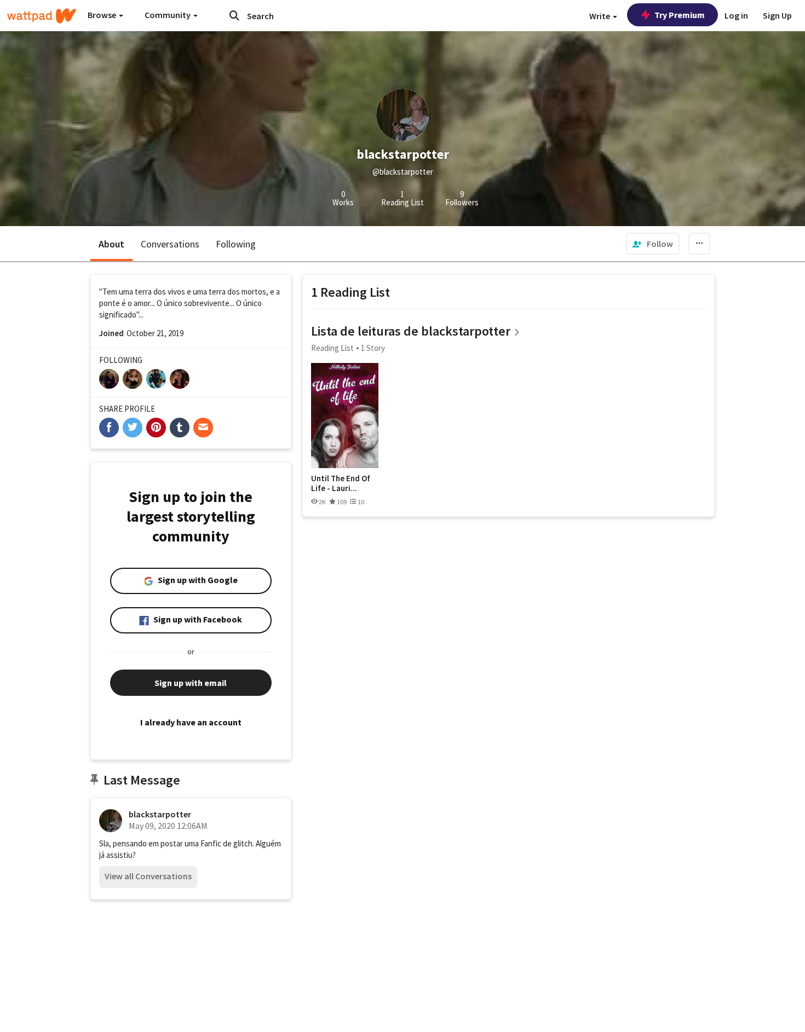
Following (236, 244)
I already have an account (191, 722)
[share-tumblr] (179, 427)
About (111, 244)
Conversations (170, 244)
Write (600, 15)
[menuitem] (653, 244)
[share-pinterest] (156, 427)
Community (168, 14)
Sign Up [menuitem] (777, 15)
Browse (103, 14)
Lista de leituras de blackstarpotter (410, 330)
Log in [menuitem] (736, 15)
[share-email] (203, 427)
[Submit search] (234, 15)
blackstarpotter (160, 814)
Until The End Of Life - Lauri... (340, 483)
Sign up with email (190, 682)
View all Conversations (148, 875)
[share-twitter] (132, 427)
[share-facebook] (109, 427)
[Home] (41, 16)
